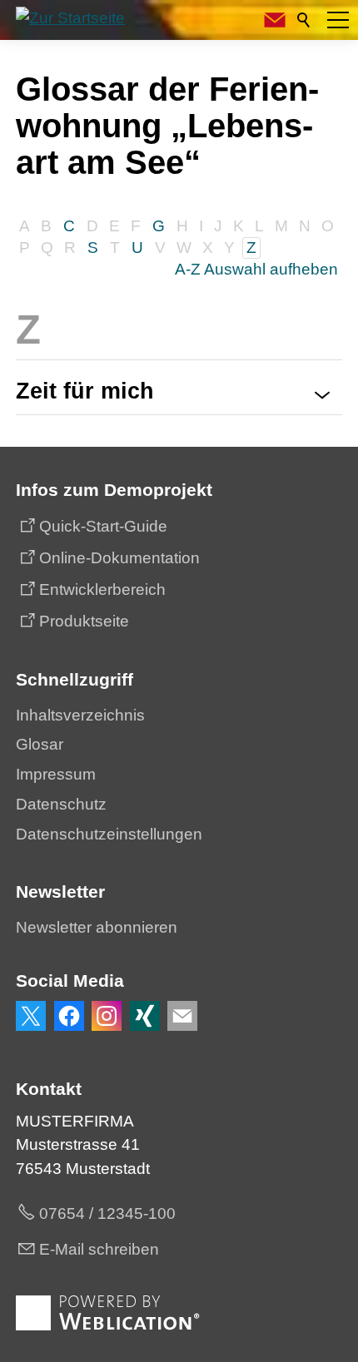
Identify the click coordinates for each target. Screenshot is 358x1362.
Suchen (304, 20)
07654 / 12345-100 (107, 1213)
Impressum (56, 774)
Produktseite (84, 621)
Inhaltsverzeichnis (80, 715)
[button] (338, 20)
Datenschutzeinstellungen (109, 834)
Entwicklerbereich (102, 589)
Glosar (39, 744)
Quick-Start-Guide (103, 526)
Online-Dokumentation (119, 558)
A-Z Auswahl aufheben (256, 269)
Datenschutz (61, 804)
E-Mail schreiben (99, 1249)
